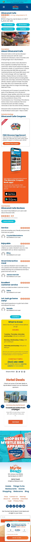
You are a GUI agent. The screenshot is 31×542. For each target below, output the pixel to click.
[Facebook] (7, 506)
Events (22, 489)
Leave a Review (8, 221)
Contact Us (13, 497)
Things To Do (19, 486)
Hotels (8, 486)
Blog (27, 491)
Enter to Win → (17, 538)
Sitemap (23, 497)
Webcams (18, 491)
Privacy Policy (18, 501)
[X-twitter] (20, 506)
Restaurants (11, 489)
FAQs (6, 497)
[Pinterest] (17, 506)
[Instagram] (10, 506)
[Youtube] (23, 506)
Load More (15, 317)
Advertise (15, 499)
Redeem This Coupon (11, 143)
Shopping (7, 491)
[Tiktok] (13, 506)
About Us (6, 499)
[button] (2, 406)
